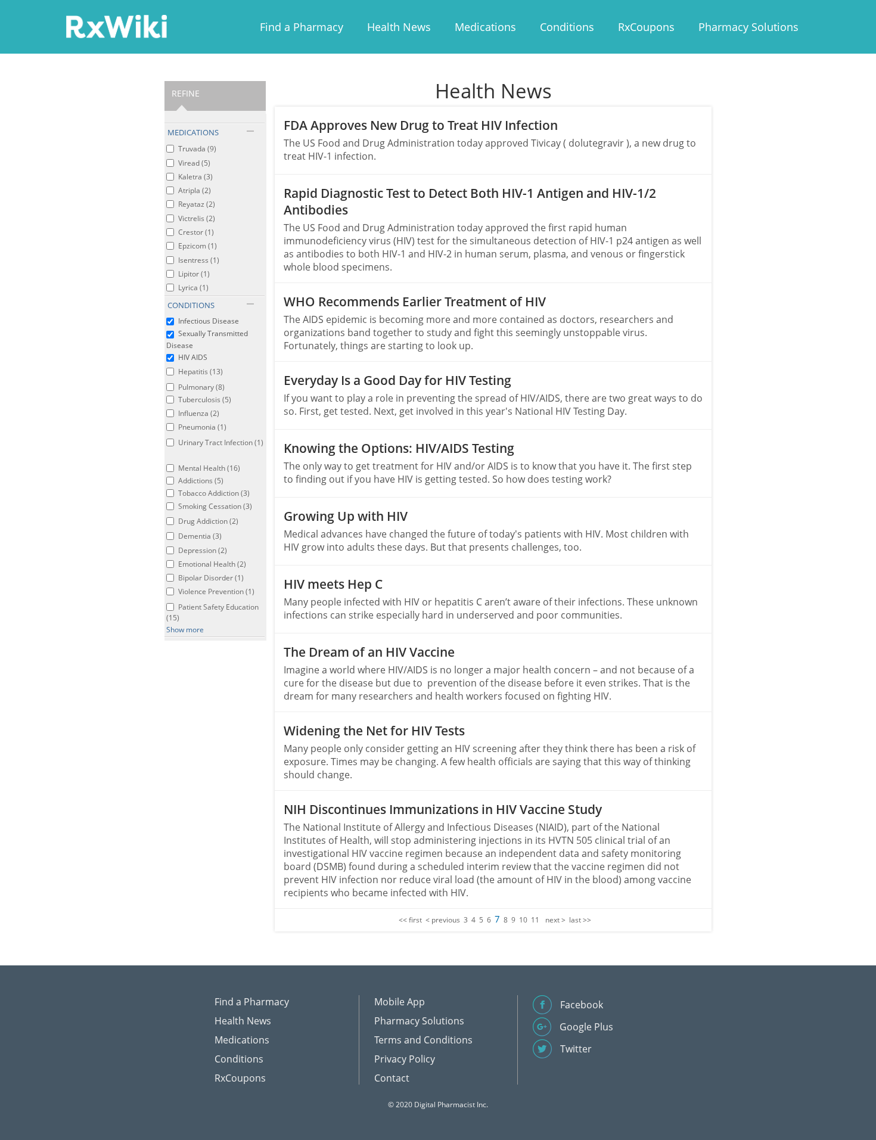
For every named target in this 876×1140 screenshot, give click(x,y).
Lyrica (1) (193, 287)
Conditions (567, 27)
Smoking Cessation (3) (215, 506)
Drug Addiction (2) (208, 521)
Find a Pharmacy (301, 27)
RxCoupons (646, 27)
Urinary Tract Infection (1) (220, 442)
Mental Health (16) (209, 468)
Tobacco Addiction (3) (214, 493)
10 (523, 920)
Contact (391, 1078)
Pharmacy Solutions (748, 27)
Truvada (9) (197, 149)
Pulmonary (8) (201, 387)
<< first (410, 920)
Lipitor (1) (194, 274)
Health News (399, 27)
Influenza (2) (198, 413)
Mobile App (399, 1001)
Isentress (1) (198, 260)
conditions (191, 305)
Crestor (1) (196, 232)
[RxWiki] (116, 26)
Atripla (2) (194, 190)
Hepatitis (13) (200, 371)
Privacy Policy (404, 1059)
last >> (580, 920)
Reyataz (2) (196, 204)
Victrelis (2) (196, 218)
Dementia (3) (200, 536)
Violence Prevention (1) (216, 591)
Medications (485, 27)
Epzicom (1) (197, 246)
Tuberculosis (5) (204, 400)
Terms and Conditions (423, 1039)
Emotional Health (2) (212, 564)
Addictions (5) (200, 481)
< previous (442, 920)
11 (535, 920)
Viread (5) (194, 163)
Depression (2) (202, 550)
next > (555, 920)
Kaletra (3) (195, 177)
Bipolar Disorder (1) (211, 578)
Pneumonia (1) (202, 427)
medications (193, 132)
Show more (185, 630)
